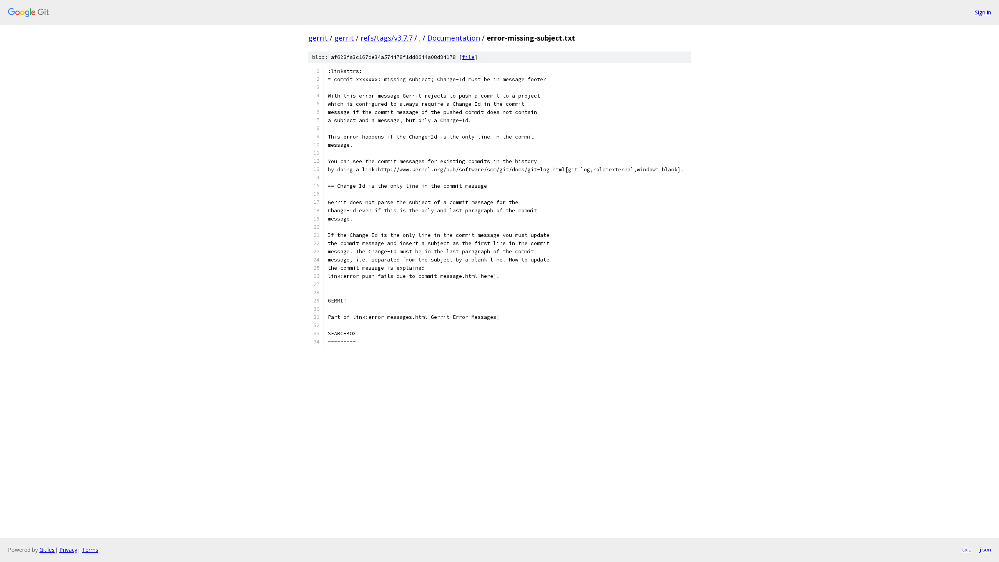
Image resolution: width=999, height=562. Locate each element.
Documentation (453, 38)
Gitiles (47, 549)
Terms (90, 549)
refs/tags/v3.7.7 (386, 38)
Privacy (68, 549)
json (985, 549)
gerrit (318, 38)
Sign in (983, 12)
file (468, 57)
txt (966, 549)
